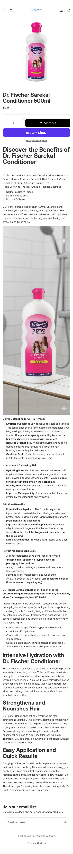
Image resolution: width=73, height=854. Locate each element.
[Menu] (4, 10)
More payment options (36, 140)
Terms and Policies (37, 843)
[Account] (61, 10)
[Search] (11, 10)
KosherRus (30, 836)
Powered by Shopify (46, 836)
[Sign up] (65, 822)
